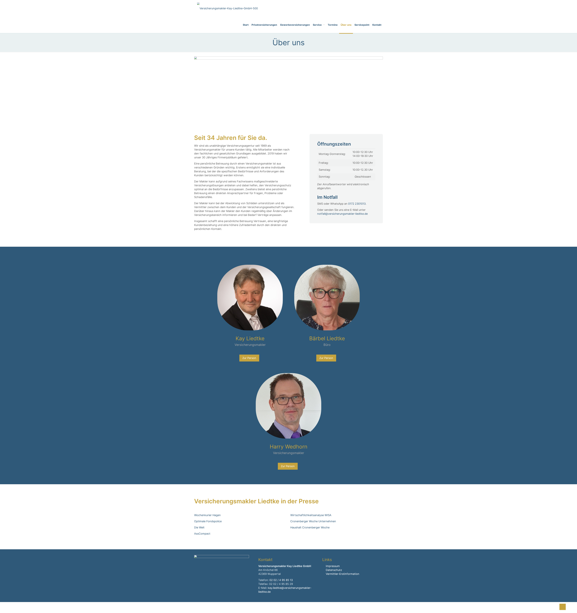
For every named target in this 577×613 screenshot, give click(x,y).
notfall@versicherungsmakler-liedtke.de (342, 213)
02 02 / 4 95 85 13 (281, 580)
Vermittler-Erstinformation (342, 573)
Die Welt (199, 527)
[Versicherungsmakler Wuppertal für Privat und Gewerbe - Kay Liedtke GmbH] (227, 8)
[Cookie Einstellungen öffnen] (6, 609)
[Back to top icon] (562, 607)
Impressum (333, 566)
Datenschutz (334, 570)
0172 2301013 (357, 203)
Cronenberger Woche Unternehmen (313, 521)
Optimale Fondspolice (208, 521)
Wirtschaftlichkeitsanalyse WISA (310, 515)
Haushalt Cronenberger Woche (310, 527)
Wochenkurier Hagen (207, 515)
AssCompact (202, 533)
